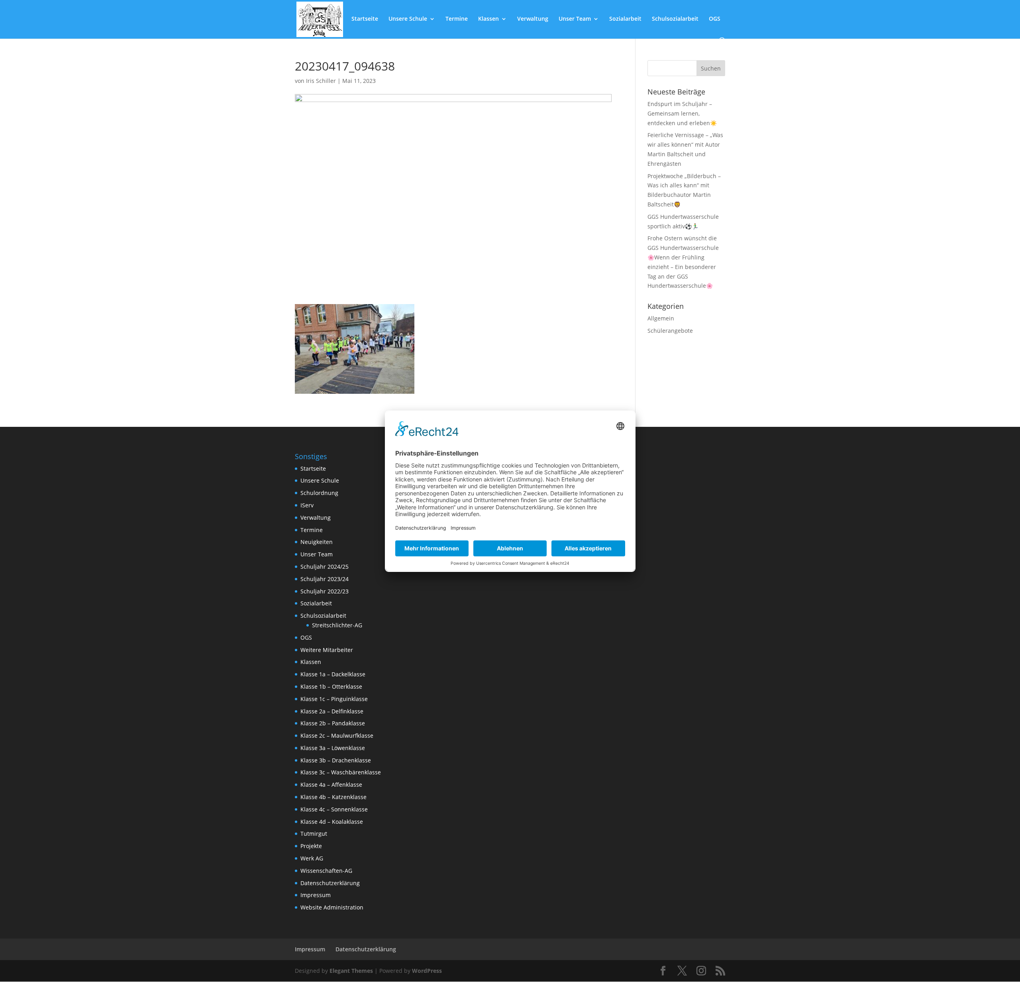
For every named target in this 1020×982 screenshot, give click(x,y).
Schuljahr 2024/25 (324, 566)
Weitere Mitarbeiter (326, 650)
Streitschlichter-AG (337, 625)
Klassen (488, 19)
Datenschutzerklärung (330, 883)
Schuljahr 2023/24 (324, 579)
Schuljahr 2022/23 (324, 591)
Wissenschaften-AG (326, 870)
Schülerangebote (670, 330)
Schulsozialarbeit (675, 19)
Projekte (311, 846)
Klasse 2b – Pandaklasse (332, 723)
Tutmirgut (313, 833)
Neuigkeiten (316, 542)
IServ (307, 505)
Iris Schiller (321, 80)
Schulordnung (319, 493)
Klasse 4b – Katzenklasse (333, 797)
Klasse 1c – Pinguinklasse (334, 699)
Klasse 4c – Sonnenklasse (334, 809)
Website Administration (331, 907)
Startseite (364, 19)
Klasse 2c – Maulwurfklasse (336, 735)
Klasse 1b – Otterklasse (331, 686)
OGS (714, 19)
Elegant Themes (351, 970)
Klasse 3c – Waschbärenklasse (340, 772)
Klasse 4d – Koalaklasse (331, 821)
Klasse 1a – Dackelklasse (332, 674)
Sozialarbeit (625, 19)
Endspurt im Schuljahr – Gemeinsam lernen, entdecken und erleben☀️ (682, 113)
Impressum (315, 895)
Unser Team (575, 19)
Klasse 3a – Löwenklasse (332, 748)
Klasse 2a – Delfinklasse (331, 711)
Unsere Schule (407, 19)
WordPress (427, 970)
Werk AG (311, 858)
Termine (456, 19)
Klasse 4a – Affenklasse (331, 784)
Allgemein (660, 318)
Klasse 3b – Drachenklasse (335, 760)
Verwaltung (532, 19)
